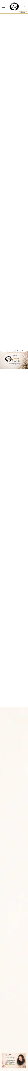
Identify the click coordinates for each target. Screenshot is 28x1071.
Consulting (17, 350)
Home (5, 350)
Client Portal (22, 12)
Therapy (11, 350)
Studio (23, 350)
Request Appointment (22, 11)
